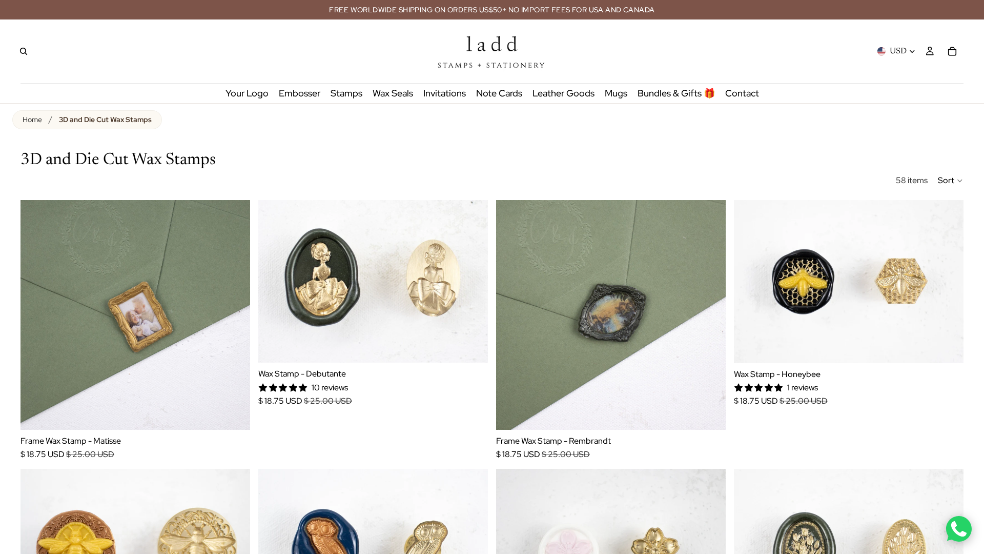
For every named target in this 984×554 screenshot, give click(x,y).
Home (32, 119)
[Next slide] (234, 315)
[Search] (23, 51)
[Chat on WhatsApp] (959, 529)
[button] (950, 180)
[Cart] (952, 51)
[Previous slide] (35, 315)
